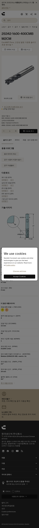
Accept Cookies (19, 277)
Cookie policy (10, 265)
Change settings (19, 271)
